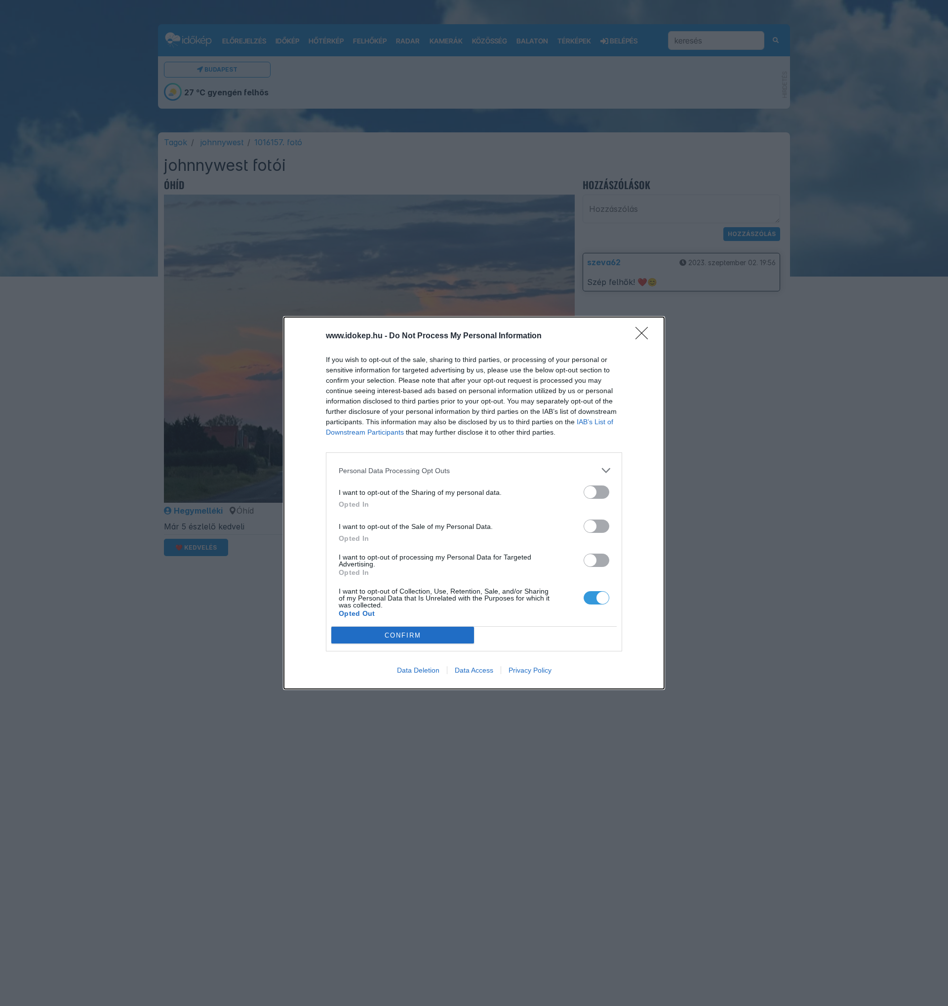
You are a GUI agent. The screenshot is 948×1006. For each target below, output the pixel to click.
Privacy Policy (530, 670)
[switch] (596, 492)
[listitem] (474, 470)
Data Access (474, 670)
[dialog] (474, 503)
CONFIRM (403, 635)
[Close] (644, 336)
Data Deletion (418, 670)
